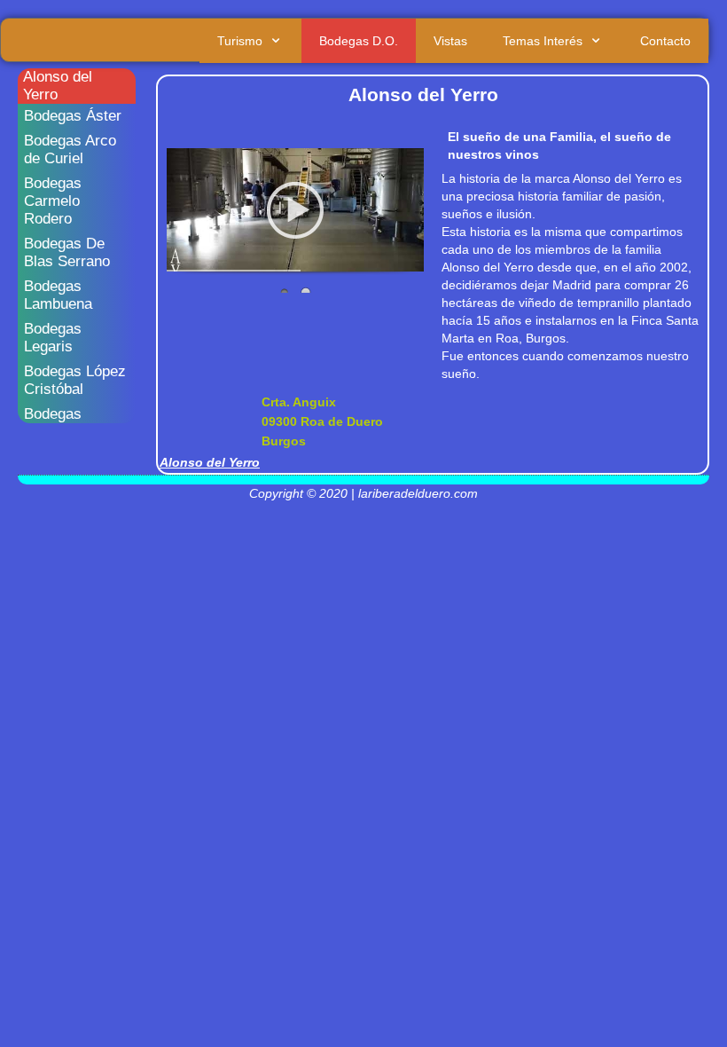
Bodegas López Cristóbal (75, 380)
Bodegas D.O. (358, 41)
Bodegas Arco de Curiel (70, 149)
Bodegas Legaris (53, 337)
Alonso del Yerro (57, 85)
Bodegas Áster (72, 115)
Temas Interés (542, 41)
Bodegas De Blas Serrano (67, 252)
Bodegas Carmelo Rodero (53, 201)
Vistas (450, 41)
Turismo (239, 41)
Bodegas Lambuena (58, 295)
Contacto (665, 41)
